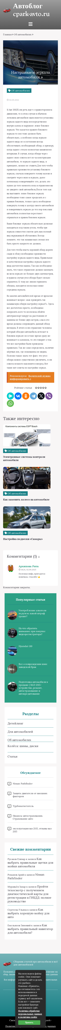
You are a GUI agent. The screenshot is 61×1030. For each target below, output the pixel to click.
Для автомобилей (20, 731)
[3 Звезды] (41, 388)
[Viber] (48, 396)
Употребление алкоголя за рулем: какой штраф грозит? (32, 613)
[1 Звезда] (36, 388)
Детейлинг (15, 723)
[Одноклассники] (25, 396)
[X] (41, 396)
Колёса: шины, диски (23, 746)
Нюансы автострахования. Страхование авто (28, 817)
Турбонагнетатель (23, 806)
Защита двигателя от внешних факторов (30, 795)
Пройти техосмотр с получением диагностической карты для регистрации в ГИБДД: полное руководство (29, 894)
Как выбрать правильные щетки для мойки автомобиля (30, 862)
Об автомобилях (23, 34)
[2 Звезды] (38, 388)
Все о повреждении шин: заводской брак (33, 665)
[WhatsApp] (10, 403)
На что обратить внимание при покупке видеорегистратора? (32, 631)
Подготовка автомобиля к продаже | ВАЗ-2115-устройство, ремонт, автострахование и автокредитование (33, 687)
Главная (7, 34)
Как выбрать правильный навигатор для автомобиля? (30, 928)
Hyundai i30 (25, 646)
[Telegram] (33, 396)
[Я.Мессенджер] (10, 396)
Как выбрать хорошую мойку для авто (28, 913)
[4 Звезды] (43, 388)
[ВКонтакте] (18, 396)
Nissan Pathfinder (23, 783)
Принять (29, 1022)
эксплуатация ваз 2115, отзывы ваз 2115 (32, 830)
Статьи (12, 756)
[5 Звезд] (45, 388)
